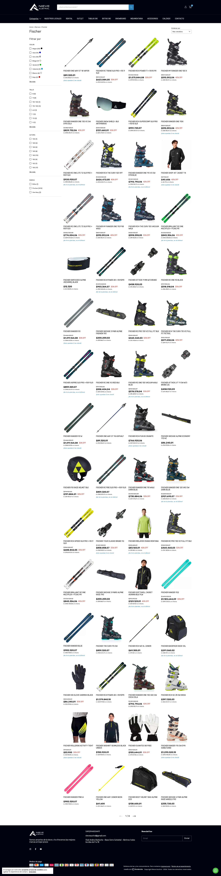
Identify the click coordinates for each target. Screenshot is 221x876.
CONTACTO (179, 19)
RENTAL (69, 19)
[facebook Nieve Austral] (35, 849)
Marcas (37, 27)
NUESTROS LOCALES (53, 19)
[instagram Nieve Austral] (30, 849)
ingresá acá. (165, 866)
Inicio (31, 27)
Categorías (33, 19)
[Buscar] (131, 7)
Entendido (32, 872)
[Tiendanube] (133, 870)
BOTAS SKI (106, 19)
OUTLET (80, 19)
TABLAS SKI (93, 19)
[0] (190, 7)
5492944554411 (93, 831)
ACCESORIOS (152, 19)
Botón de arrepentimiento (181, 866)
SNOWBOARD (120, 19)
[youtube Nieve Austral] (41, 849)
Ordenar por (175, 28)
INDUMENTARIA (137, 19)
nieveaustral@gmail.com (96, 836)
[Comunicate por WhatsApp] (215, 870)
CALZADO (166, 19)
